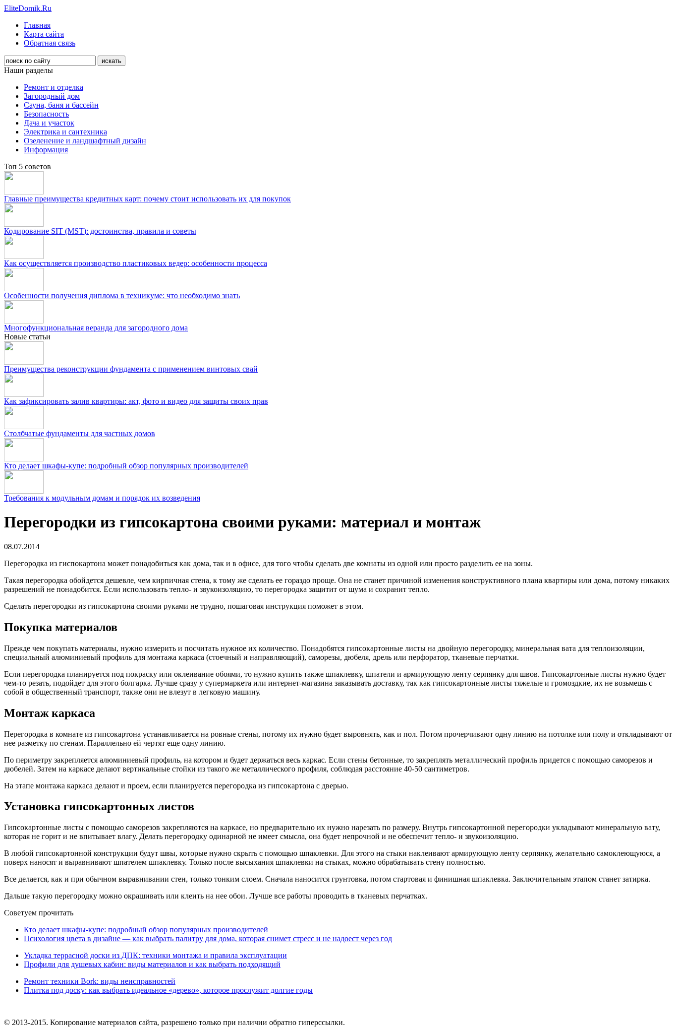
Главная (37, 25)
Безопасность (46, 114)
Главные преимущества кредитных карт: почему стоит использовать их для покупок (147, 198)
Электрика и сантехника (65, 132)
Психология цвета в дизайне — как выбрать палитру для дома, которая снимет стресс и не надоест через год (208, 938)
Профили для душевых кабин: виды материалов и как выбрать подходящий (152, 964)
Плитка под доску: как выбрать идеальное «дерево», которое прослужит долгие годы (168, 990)
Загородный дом (52, 96)
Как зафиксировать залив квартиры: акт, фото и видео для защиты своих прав (136, 401)
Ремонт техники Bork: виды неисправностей (99, 981)
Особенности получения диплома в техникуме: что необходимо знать (122, 295)
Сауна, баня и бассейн (61, 105)
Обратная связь (49, 43)
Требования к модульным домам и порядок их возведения (102, 498)
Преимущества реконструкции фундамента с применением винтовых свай (131, 369)
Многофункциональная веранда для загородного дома (96, 327)
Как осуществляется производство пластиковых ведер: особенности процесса (135, 263)
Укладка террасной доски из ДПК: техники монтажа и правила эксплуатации (155, 955)
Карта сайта (44, 34)
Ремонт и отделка (53, 87)
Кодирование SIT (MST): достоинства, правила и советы (100, 231)
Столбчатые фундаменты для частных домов (79, 433)
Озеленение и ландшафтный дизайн (85, 140)
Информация (46, 149)
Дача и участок (49, 123)
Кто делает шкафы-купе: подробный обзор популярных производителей (126, 465)
